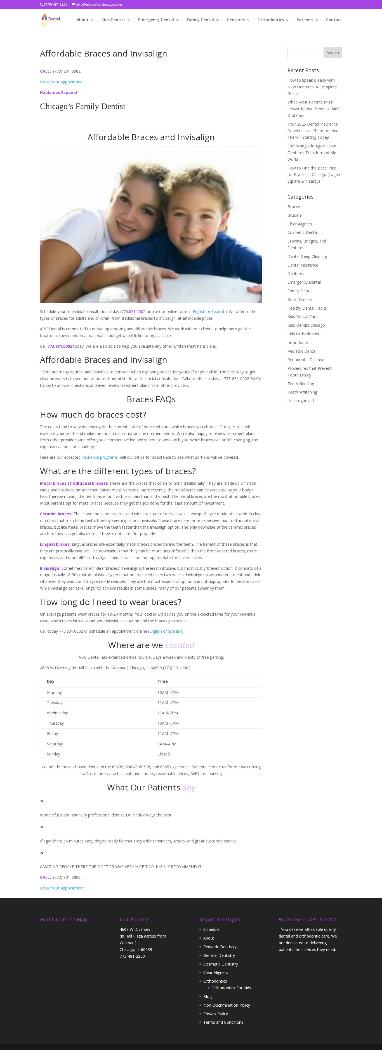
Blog (207, 996)
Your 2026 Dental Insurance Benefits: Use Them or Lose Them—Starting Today (312, 130)
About (83, 20)
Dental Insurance (302, 265)
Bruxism (294, 215)
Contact (334, 20)
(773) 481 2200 (55, 4)
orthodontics (299, 342)
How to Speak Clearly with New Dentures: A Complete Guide (312, 86)
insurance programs (100, 457)
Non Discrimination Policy (226, 1005)
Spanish (218, 311)
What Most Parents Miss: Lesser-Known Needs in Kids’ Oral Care (313, 108)
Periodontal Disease (305, 359)
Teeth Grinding (300, 383)
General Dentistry (219, 955)
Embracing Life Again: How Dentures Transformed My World (311, 152)
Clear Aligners (299, 224)
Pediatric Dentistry (220, 946)
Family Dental (200, 20)
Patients (305, 20)
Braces (293, 206)
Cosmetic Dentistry (220, 964)
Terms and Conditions (223, 1022)
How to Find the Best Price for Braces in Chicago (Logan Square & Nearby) (313, 174)
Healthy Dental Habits (307, 308)
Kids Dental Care (302, 316)
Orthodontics (271, 20)
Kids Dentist (113, 20)
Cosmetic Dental (302, 232)
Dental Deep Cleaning (307, 256)
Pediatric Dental (301, 351)
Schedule (211, 929)
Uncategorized (300, 400)
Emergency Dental (156, 20)
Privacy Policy (215, 1013)
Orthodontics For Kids (231, 987)
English (199, 311)
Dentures (236, 20)
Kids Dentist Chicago (306, 325)
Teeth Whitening (302, 392)
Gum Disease (299, 299)
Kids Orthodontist (303, 333)
